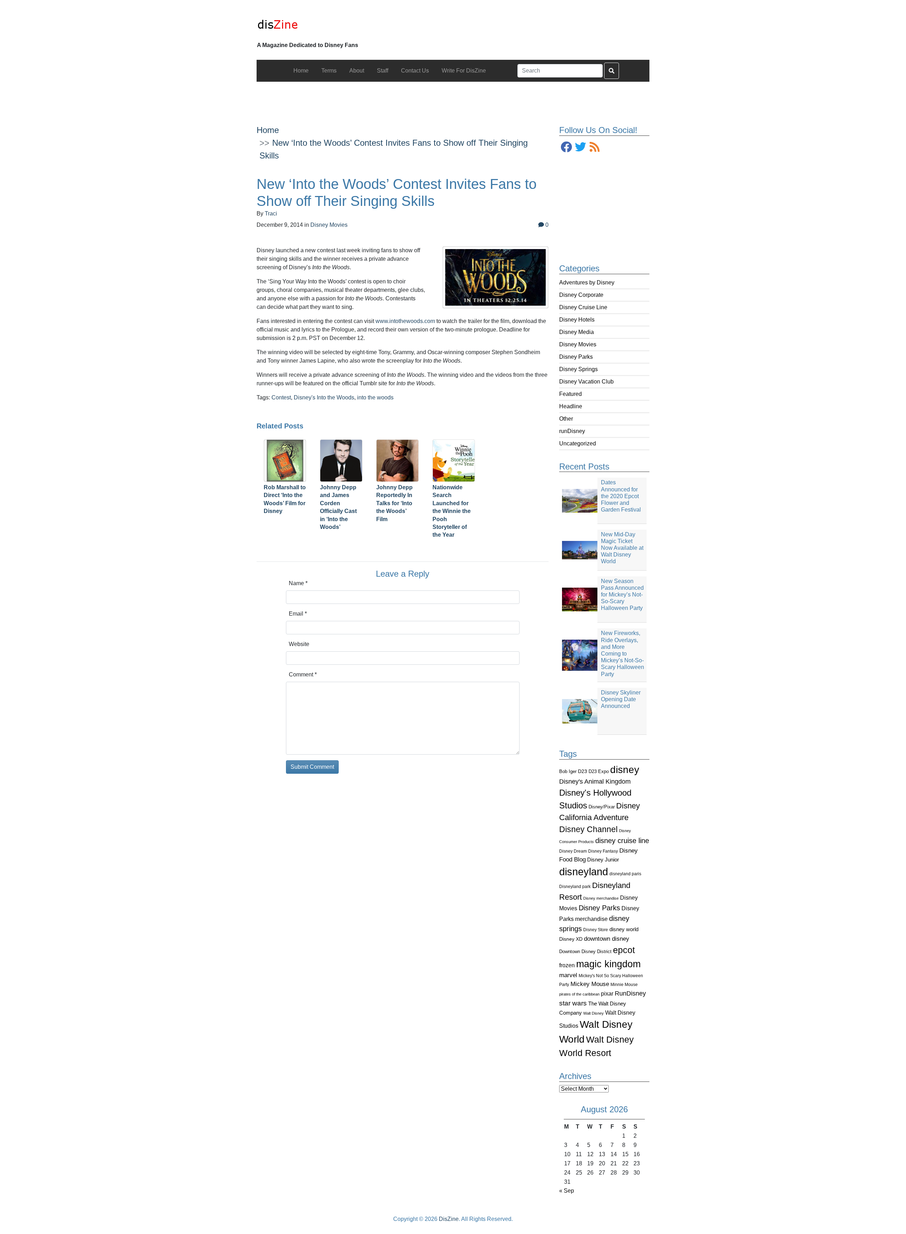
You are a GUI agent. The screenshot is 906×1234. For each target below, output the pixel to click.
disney (624, 769)
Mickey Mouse (589, 984)
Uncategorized (577, 443)
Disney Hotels (577, 320)
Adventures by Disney (586, 282)
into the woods (375, 397)
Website (299, 644)
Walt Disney (593, 1013)
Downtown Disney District (585, 951)
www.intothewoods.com (405, 321)
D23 (582, 771)
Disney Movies (577, 344)
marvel (568, 975)
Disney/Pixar (602, 806)
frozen (567, 965)
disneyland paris (625, 873)
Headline (570, 406)
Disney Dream (573, 851)
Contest (281, 397)
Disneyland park (575, 886)
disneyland (583, 871)
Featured (570, 394)
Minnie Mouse (624, 984)
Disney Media (576, 332)
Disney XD (571, 939)
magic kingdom (608, 964)
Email (298, 614)
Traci (271, 214)
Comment (303, 674)
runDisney (572, 431)
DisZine (449, 1219)
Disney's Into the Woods (324, 397)
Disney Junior (603, 860)
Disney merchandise (601, 898)
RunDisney (630, 993)
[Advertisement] (453, 98)
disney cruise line (622, 840)
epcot (624, 950)
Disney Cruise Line (583, 307)
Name (298, 583)
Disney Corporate (581, 295)
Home (268, 130)
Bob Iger (568, 771)
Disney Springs (578, 369)
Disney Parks (576, 357)
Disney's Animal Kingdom (595, 781)
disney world (623, 929)
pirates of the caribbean (579, 994)
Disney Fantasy (603, 851)
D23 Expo (599, 771)
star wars (573, 1003)
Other (566, 419)
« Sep (566, 1191)
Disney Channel (588, 829)
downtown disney (606, 938)
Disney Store (595, 929)
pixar (607, 994)
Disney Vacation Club (586, 382)
